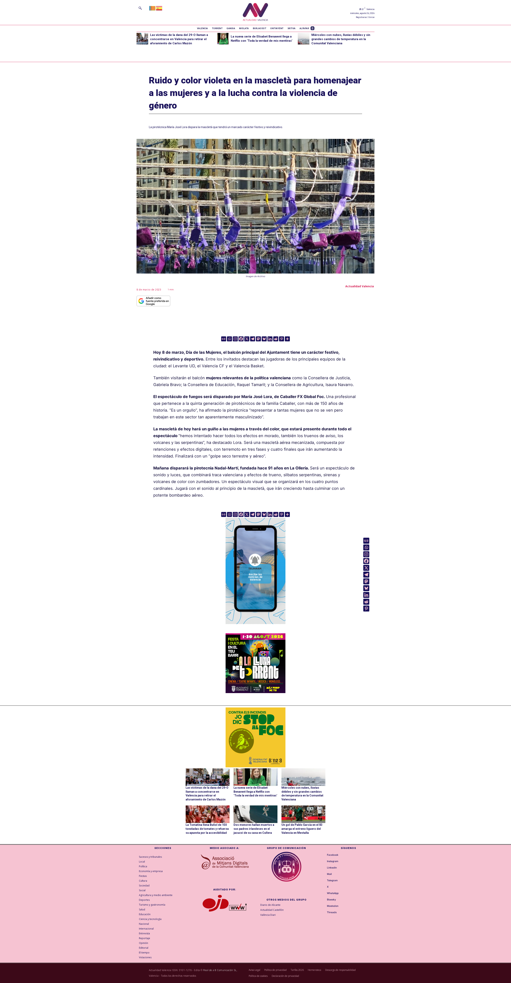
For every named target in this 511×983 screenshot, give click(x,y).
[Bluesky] (264, 338)
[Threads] (323, 912)
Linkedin (332, 867)
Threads (332, 912)
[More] (287, 338)
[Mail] (323, 874)
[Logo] (255, 12)
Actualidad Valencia (359, 286)
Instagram (332, 861)
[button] (140, 8)
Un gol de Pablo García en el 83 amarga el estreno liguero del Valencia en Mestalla (301, 828)
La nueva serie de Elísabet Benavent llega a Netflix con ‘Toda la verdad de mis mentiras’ (255, 791)
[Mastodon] (258, 338)
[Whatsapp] (229, 338)
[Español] (159, 8)
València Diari (268, 915)
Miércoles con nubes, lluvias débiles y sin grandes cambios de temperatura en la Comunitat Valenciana (340, 39)
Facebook (332, 855)
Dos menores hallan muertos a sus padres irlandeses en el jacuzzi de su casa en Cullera (254, 828)
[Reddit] (275, 338)
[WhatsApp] (323, 893)
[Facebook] (241, 338)
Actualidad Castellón (272, 910)
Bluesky (331, 899)
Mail (329, 874)
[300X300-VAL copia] (255, 737)
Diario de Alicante (270, 905)
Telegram (332, 880)
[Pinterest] (281, 338)
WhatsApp (333, 893)
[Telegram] (252, 338)
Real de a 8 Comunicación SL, (220, 970)
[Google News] (223, 338)
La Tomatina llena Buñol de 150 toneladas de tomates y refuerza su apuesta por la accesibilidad (207, 828)
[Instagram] (235, 338)
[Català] (152, 8)
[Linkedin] (269, 338)
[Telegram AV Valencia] (255, 626)
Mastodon (332, 906)
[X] (246, 338)
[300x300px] (255, 691)
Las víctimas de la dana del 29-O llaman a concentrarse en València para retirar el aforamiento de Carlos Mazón (179, 39)
